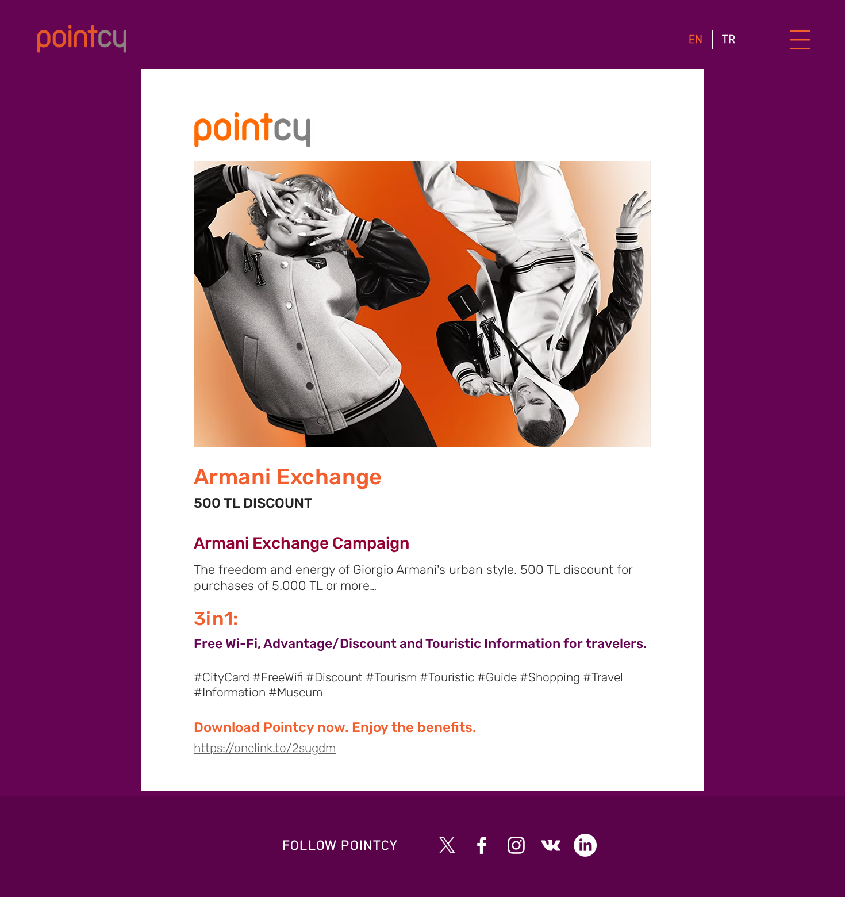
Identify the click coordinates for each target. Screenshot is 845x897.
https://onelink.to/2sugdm (265, 748)
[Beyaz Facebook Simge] (481, 845)
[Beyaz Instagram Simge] (516, 845)
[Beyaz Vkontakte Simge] (550, 845)
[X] (447, 845)
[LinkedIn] (585, 845)
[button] (800, 40)
